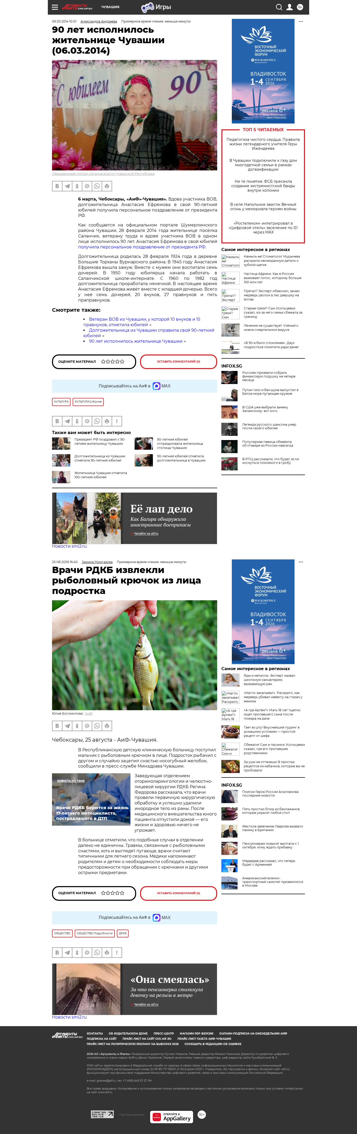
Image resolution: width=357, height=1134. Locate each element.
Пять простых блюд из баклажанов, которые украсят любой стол (271, 811)
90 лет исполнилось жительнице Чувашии (135, 341)
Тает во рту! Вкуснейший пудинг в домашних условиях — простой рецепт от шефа (272, 731)
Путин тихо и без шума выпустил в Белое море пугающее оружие (270, 392)
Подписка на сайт (102, 1039)
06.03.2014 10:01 (64, 21)
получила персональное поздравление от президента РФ (141, 246)
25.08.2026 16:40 (65, 562)
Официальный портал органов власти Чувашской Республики (103, 174)
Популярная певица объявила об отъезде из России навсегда (267, 443)
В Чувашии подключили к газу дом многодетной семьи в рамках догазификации (263, 165)
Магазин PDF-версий (196, 1033)
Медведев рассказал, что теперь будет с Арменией (268, 862)
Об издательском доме (128, 1033)
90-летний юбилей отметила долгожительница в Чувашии (181, 458)
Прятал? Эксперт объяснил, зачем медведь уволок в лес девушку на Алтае (272, 295)
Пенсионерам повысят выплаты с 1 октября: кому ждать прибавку (270, 845)
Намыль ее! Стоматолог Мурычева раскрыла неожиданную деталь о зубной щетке (272, 260)
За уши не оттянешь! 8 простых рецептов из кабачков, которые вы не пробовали (274, 766)
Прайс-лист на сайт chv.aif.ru (147, 1039)
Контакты (95, 1033)
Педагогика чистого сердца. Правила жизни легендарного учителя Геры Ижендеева (263, 144)
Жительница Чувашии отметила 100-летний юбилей (100, 475)
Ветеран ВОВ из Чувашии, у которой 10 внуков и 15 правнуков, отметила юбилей (141, 322)
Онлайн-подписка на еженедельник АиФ (253, 1033)
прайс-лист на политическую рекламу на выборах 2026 (133, 1044)
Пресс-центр (164, 1033)
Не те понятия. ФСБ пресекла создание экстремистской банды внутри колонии (263, 186)
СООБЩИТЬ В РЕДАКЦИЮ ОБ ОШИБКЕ (213, 1044)
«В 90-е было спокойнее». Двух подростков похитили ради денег (271, 345)
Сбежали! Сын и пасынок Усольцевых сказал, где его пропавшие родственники (274, 749)
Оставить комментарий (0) (178, 361)
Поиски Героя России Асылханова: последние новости (270, 793)
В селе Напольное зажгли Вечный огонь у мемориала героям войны (263, 206)
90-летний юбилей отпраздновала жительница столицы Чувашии (180, 443)
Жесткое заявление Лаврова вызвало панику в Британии (272, 828)
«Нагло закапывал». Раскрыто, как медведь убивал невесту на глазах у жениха (273, 697)
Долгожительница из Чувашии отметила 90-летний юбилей (99, 458)
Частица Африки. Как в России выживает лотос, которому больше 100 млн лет (272, 278)
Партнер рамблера (131, 1114)
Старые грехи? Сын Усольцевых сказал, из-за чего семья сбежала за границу (273, 312)
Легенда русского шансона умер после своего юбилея (269, 426)
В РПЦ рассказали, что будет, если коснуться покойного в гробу (270, 461)
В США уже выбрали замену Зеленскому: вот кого (265, 409)
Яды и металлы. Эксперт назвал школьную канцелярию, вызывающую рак (269, 680)
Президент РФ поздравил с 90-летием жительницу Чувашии (99, 441)
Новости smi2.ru (69, 546)
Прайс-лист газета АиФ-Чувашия (204, 1039)
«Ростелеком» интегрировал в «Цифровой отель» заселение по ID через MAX (263, 228)
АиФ (89, 713)
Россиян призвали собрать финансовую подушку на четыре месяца (268, 376)
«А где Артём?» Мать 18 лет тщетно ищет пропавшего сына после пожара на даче (272, 714)
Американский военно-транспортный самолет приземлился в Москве (272, 881)
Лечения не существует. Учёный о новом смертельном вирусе (271, 328)
